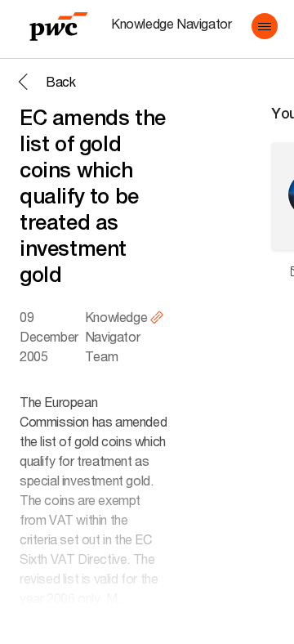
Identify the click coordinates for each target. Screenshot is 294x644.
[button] (265, 26)
